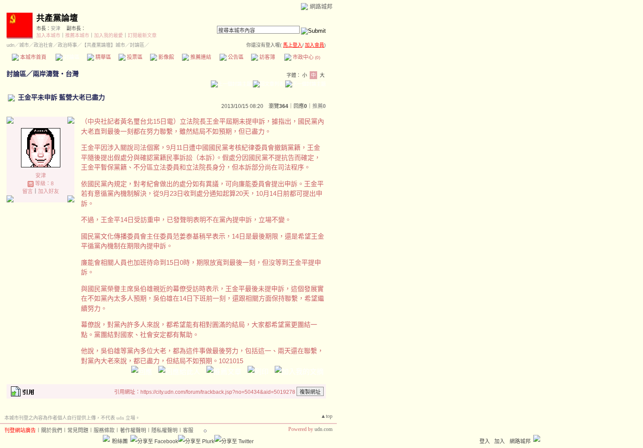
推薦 (319, 106)
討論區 (71, 57)
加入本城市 (48, 35)
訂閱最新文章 (142, 35)
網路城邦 (321, 6)
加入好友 (48, 191)
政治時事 (67, 45)
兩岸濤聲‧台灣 (56, 73)
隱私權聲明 (164, 430)
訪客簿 (266, 57)
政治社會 (43, 45)
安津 (55, 28)
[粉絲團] (106, 438)
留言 (27, 191)
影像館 (165, 57)
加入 (499, 441)
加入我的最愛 (108, 35)
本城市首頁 (32, 57)
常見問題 (77, 430)
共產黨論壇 (57, 18)
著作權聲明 (133, 430)
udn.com (323, 429)
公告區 (235, 57)
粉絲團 (120, 441)
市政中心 (305, 57)
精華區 (102, 57)
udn (10, 45)
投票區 (134, 57)
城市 (24, 45)
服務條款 (104, 430)
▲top (326, 416)
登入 (484, 441)
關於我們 (51, 430)
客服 (188, 430)
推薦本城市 (77, 35)
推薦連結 (200, 57)
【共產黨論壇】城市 (103, 45)
